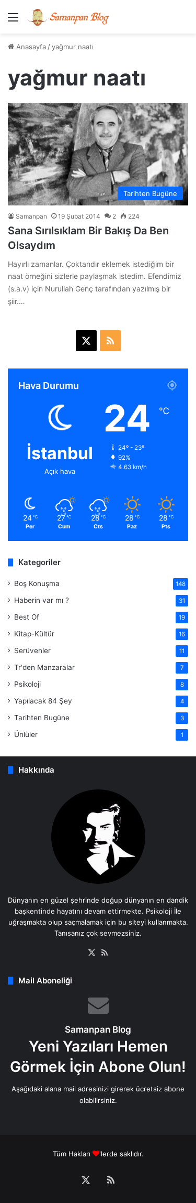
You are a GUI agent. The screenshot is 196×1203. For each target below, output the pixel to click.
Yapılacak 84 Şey (43, 701)
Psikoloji (27, 684)
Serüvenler (32, 650)
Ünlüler (26, 734)
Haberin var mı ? (41, 600)
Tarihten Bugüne (42, 717)
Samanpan (31, 216)
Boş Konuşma (37, 583)
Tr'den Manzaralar (44, 667)
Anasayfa (30, 46)
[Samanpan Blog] (68, 16)
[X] (92, 953)
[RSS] (104, 953)
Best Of (26, 617)
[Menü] (13, 20)
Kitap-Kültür (34, 634)
